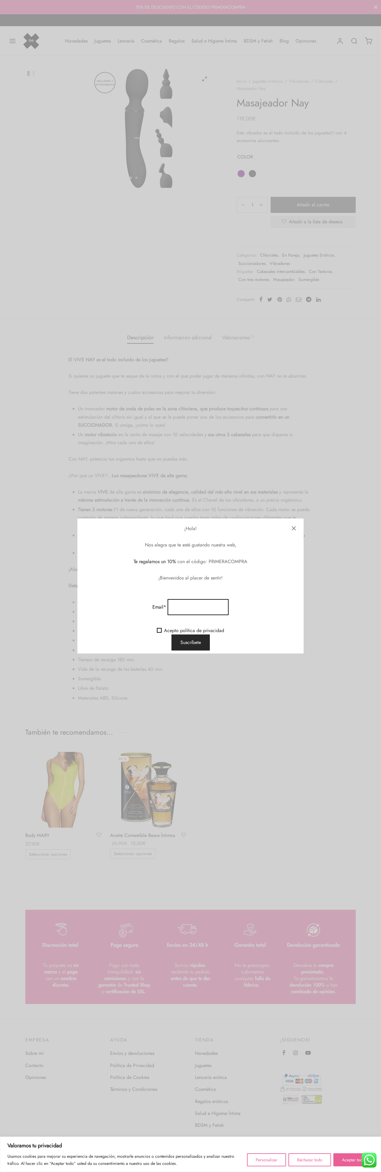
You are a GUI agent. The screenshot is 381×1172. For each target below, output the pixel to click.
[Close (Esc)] (293, 528)
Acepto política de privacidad (194, 630)
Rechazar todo (309, 1160)
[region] (190, 1154)
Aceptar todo (353, 1160)
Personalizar (266, 1160)
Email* (159, 607)
